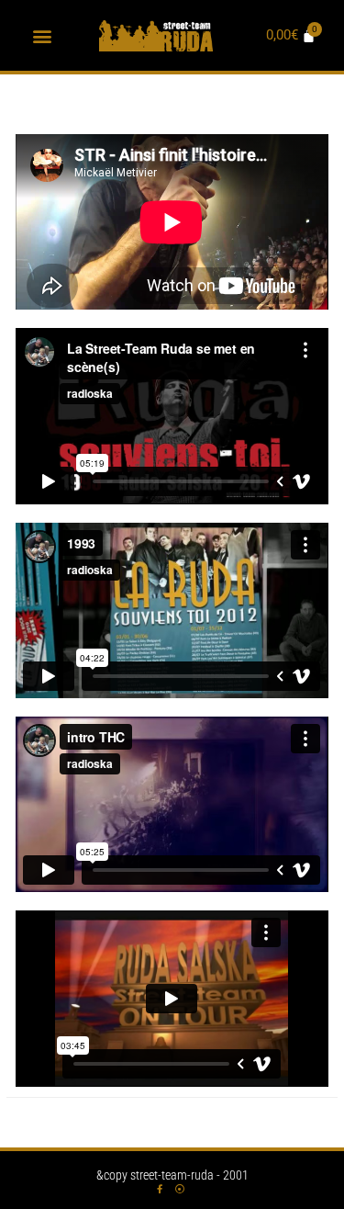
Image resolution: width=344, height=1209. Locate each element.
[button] (42, 35)
